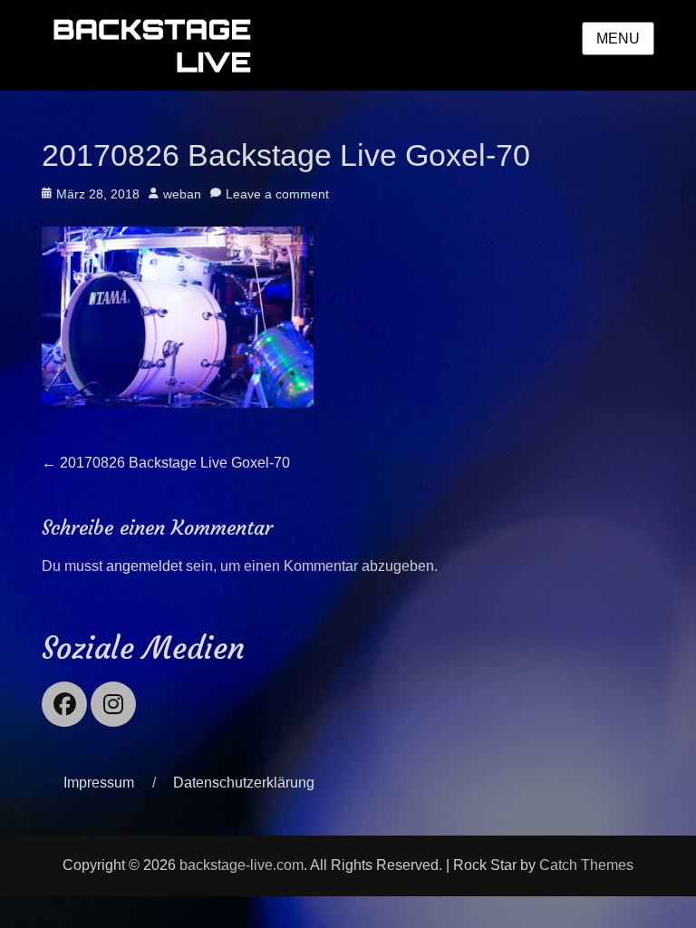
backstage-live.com (241, 865)
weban (182, 194)
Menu (618, 38)
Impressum (98, 782)
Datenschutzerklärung (243, 782)
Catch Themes (586, 865)
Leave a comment (277, 194)
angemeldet (144, 566)
